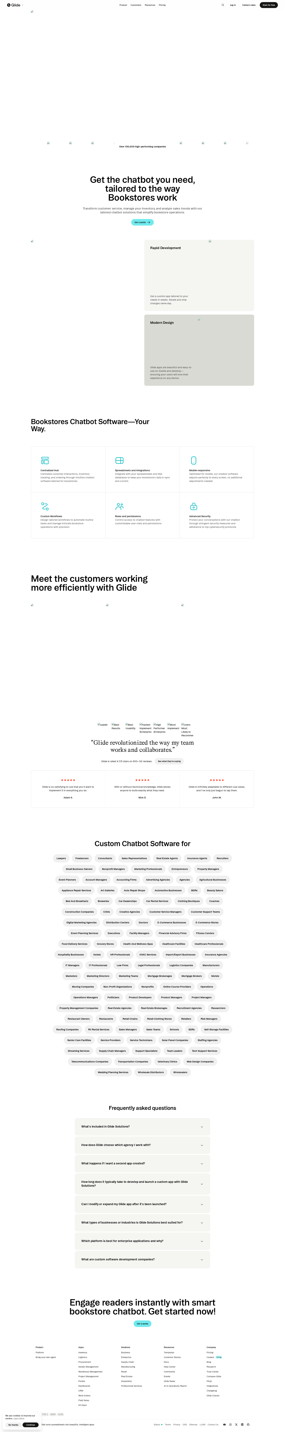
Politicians (113, 997)
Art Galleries (107, 890)
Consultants (105, 858)
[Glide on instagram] (230, 1424)
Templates (169, 1352)
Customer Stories (172, 1357)
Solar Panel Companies (175, 1040)
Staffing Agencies (208, 1040)
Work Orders (84, 1395)
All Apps (82, 1405)
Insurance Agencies (216, 954)
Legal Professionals (149, 965)
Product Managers (171, 997)
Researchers (218, 1008)
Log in (233, 5)
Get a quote (51, 99)
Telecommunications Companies (89, 1061)
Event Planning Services (84, 933)
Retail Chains (130, 1018)
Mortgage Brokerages (160, 976)
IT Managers (72, 965)
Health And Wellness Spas (138, 944)
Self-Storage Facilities (216, 1029)
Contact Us (213, 1424)
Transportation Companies (133, 1061)
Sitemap (193, 1424)
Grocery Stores (105, 944)
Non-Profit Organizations (117, 986)
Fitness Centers (205, 933)
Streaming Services (79, 1051)
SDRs (192, 1029)
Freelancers (82, 858)
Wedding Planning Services (113, 1072)
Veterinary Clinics (167, 1061)
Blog (209, 1362)
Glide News (169, 1381)
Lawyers (61, 858)
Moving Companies (83, 986)
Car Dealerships (128, 901)
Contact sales (249, 5)
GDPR (52, 1414)
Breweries (103, 901)
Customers (136, 5)
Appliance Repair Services (76, 890)
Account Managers (96, 879)
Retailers (186, 1018)
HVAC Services (148, 954)
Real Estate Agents (167, 858)
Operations (207, 986)
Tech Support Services (204, 1051)
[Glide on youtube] (224, 1424)
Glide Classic (213, 1395)
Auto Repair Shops (134, 890)
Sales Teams (153, 1029)
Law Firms (122, 965)
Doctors (143, 922)
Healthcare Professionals (209, 944)
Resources (150, 5)
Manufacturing (128, 1367)
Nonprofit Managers (113, 869)
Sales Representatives (134, 858)
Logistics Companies (181, 965)
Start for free (269, 5)
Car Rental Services (157, 901)
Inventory (82, 1352)
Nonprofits (147, 986)
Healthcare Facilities (173, 944)
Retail (124, 1371)
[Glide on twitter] (236, 1424)
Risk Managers (209, 1018)
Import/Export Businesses (180, 954)
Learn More (19, 1418)
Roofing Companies (67, 1029)
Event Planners (67, 879)
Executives (114, 933)
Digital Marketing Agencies (81, 922)
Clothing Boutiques (189, 901)
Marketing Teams (128, 976)
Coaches (214, 901)
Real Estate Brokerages (154, 1008)
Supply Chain (127, 1362)
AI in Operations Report (175, 1386)
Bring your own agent (46, 1357)
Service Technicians (141, 1040)
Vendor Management (88, 1367)
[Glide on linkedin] (242, 1424)
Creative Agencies (129, 911)
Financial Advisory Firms (173, 933)
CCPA (60, 1414)
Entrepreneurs (180, 869)
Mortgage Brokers (192, 976)
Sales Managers (128, 1029)
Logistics (82, 1357)
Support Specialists (146, 1051)
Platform (40, 1352)
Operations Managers (85, 997)
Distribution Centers (117, 922)
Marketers (71, 976)
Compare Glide (214, 1376)
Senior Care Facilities (79, 1040)
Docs (166, 1362)
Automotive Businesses (168, 890)
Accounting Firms (127, 879)
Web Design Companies (200, 1061)
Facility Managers (139, 933)
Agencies (184, 879)
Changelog (212, 1391)
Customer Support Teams (205, 911)
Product (123, 5)
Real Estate (126, 1376)
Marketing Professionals (148, 869)
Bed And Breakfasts (77, 901)
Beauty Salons (215, 890)
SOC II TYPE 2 (42, 1414)
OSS (185, 1424)
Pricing (162, 5)
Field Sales (83, 1400)
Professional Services (131, 1386)
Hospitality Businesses (71, 954)
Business (125, 1352)
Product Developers (140, 997)
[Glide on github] (248, 1424)
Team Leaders (174, 1051)
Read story (42, 681)
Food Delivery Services (74, 944)
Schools (174, 1029)
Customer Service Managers (165, 911)
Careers (210, 1357)
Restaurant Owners (79, 1018)
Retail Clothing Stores (159, 1018)
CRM (80, 1391)
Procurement (84, 1362)
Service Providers (111, 1040)
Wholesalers (180, 1072)
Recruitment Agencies (189, 1008)
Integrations (212, 1386)
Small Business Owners (79, 869)
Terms (168, 1424)
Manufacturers (211, 965)
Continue (30, 1425)
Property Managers (208, 869)
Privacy (176, 1424)
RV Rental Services (98, 1029)
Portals (81, 1381)
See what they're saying (169, 761)
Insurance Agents (197, 858)
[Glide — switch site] (15, 5)
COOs (106, 911)
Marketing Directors (98, 976)
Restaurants (106, 1018)
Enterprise (126, 1357)
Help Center (169, 1367)
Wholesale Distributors (151, 1072)
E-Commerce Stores (207, 922)
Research (211, 1367)
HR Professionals (120, 954)
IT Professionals (98, 965)
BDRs (194, 890)
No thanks (13, 1425)
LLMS (202, 1424)
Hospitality (126, 1381)
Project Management (88, 1376)
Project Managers (202, 997)
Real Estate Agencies (120, 1008)
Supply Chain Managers (112, 1051)
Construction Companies (79, 911)
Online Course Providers (177, 986)
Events (167, 1376)
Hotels (97, 954)
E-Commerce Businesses (171, 922)
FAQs (209, 1381)
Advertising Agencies (158, 879)
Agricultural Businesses (212, 879)
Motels (215, 976)
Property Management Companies (79, 1008)
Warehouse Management (90, 1371)
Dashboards (84, 1386)
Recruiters (222, 858)
